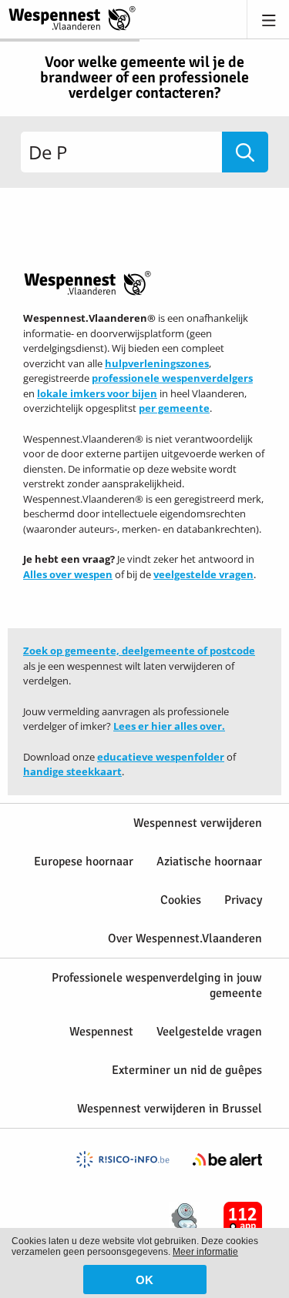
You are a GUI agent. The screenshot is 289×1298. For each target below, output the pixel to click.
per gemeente (174, 408)
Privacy (243, 900)
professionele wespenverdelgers (172, 378)
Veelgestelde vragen (209, 1031)
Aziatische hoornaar (209, 861)
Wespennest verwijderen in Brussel (169, 1108)
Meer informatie (205, 1251)
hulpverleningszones (157, 363)
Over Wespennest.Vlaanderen (185, 938)
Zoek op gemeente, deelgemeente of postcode (139, 650)
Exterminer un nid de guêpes (187, 1070)
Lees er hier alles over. (169, 726)
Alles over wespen (68, 574)
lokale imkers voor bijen (97, 393)
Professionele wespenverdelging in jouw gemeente (157, 985)
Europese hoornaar (83, 861)
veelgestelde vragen (203, 574)
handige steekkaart (72, 771)
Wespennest (101, 1031)
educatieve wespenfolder (160, 757)
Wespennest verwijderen (197, 823)
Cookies (180, 900)
